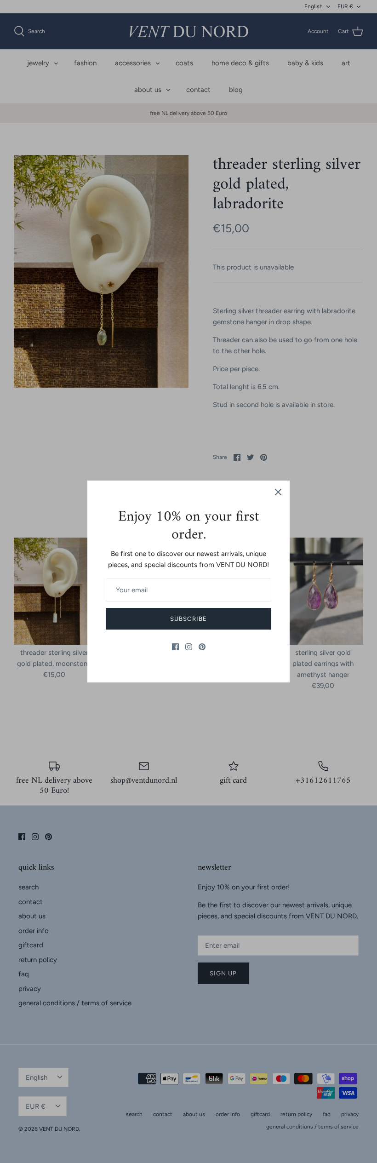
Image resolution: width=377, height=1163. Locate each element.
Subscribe (188, 618)
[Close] (278, 492)
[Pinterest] (202, 646)
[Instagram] (188, 646)
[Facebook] (175, 646)
